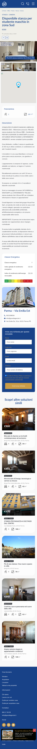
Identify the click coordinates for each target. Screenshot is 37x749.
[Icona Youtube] (13, 725)
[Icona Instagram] (8, 725)
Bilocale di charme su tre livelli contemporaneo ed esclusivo (15, 437)
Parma (12, 10)
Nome (7, 338)
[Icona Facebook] (4, 725)
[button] (18, 85)
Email (7, 356)
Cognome (8, 347)
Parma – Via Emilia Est (17, 311)
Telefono (8, 366)
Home (4, 10)
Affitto (8, 10)
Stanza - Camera (20, 10)
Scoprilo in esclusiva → (21, 738)
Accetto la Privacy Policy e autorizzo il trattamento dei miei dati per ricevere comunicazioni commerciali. (18, 378)
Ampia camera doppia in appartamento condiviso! (13, 650)
